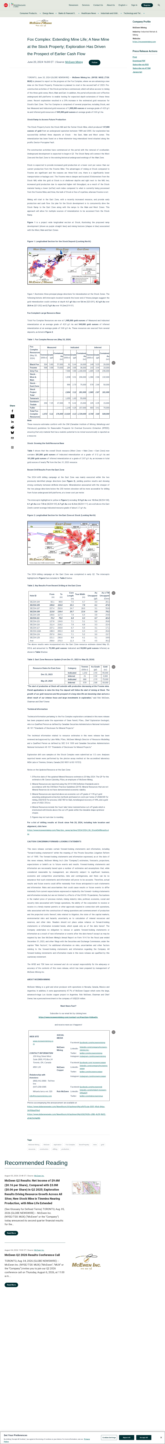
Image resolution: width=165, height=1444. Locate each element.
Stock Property (84, 1145)
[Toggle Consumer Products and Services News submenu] (40, 13)
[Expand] (98, 282)
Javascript (137, 72)
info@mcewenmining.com (40, 1096)
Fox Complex (70, 1145)
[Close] (161, 1437)
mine (95, 1145)
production (65, 1149)
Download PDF (139, 61)
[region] (82, 1437)
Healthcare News (88, 13)
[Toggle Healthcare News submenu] (98, 13)
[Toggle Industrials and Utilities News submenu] (121, 13)
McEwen (47, 1145)
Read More (11, 1233)
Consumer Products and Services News (29, 13)
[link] (73, 5)
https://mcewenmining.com (144, 42)
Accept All (144, 1437)
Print (135, 57)
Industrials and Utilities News (110, 13)
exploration (57, 1145)
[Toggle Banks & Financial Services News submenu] (79, 13)
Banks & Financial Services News (67, 13)
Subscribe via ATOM (142, 68)
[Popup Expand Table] (113, 363)
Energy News (48, 13)
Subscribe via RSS (141, 64)
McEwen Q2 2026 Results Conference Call (32, 1255)
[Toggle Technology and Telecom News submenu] (144, 13)
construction (44, 1149)
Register (147, 5)
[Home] (15, 5)
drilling (55, 1149)
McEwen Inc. (39, 1176)
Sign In (134, 5)
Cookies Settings (109, 1437)
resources (31, 1149)
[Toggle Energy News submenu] (56, 13)
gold (102, 1145)
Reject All (126, 1437)
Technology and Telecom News (133, 13)
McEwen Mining (74, 62)
